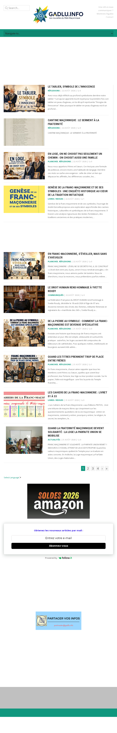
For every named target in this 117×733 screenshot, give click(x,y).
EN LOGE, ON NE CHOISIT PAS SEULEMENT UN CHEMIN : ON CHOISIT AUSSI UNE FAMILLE (75, 155)
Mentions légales (105, 13)
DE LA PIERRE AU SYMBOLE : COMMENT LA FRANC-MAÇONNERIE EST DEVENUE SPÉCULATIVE (78, 323)
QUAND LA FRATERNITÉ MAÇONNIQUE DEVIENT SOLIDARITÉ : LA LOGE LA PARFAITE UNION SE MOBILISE (76, 431)
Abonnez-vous (58, 545)
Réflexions (54, 90)
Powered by (51, 558)
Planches (53, 161)
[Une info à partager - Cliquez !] (58, 621)
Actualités (54, 439)
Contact (109, 17)
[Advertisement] (58, 58)
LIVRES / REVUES (55, 198)
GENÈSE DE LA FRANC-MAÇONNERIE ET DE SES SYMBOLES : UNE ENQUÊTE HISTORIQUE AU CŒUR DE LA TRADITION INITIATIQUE (78, 191)
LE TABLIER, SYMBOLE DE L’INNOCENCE (71, 86)
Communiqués (56, 295)
